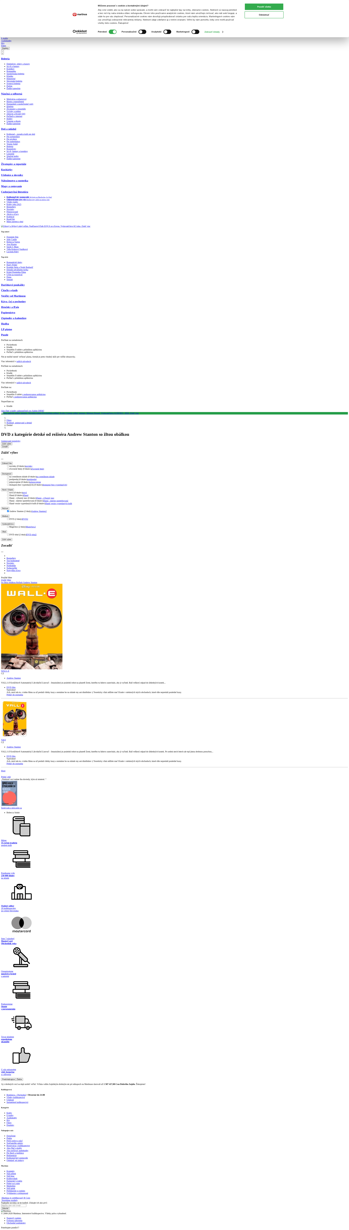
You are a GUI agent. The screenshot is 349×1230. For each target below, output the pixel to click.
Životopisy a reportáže (16, 109)
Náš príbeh (11, 1173)
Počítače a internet (14, 116)
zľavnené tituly (37, 469)
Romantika (11, 71)
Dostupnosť (6, 474)
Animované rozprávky (10, 441)
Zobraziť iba (7, 463)
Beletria (5, 58)
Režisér (5, 508)
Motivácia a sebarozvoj (16, 99)
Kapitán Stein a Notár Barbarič (20, 267)
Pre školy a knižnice (15, 1153)
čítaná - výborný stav (45, 498)
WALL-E (5, 671)
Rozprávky (11, 149)
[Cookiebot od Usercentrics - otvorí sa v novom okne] (80, 32)
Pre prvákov (12, 139)
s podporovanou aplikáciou (34, 394)
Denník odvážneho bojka (17, 270)
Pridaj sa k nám (13, 1183)
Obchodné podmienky (16, 1223)
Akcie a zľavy (13, 214)
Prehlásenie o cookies (16, 1191)
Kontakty (11, 1171)
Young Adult (12, 144)
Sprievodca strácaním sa (11, 808)
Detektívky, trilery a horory (18, 64)
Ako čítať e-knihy (14, 1148)
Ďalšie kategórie (13, 88)
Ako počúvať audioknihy (17, 1150)
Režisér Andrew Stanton (26, 582)
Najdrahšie (11, 565)
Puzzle (4, 334)
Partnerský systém (14, 1181)
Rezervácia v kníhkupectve (18, 1145)
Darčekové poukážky (13, 284)
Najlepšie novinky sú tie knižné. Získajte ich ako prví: (24, 1203)
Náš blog (10, 1176)
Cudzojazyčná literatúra (14, 191)
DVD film (11, 687)
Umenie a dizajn (14, 121)
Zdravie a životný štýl (16, 114)
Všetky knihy (12, 202)
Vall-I (3, 740)
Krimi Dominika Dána (16, 272)
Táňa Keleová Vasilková (17, 249)
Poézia (9, 86)
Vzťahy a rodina (14, 111)
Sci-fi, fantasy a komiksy (17, 151)
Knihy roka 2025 (14, 204)
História (10, 106)
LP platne (6, 329)
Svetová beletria (13, 83)
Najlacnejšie (12, 568)
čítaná (25, 495)
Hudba (5, 323)
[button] (177, 690)
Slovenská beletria (14, 81)
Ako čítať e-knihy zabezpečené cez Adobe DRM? (22, 411)
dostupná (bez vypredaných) (55, 485)
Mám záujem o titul (15, 221)
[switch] (142, 32)
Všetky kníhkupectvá (16, 1097)
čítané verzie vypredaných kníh (58, 503)
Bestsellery (11, 207)
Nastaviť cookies (14, 1218)
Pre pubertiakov (13, 141)
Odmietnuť (264, 15)
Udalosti (10, 1100)
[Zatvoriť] (2, 459)
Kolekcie (10, 217)
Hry (2, 43)
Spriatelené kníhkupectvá (17, 1102)
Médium (5, 516)
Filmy (3, 45)
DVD (25, 519)
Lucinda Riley (13, 252)
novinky (28, 466)
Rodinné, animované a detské (19, 423)
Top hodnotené (13, 560)
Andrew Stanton (39, 511)
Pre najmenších (13, 136)
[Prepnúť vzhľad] (2, 52)
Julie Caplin (12, 239)
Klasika (10, 76)
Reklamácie (12, 1155)
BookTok (11, 219)
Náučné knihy (13, 156)
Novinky (10, 209)
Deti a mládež (8, 129)
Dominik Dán (12, 237)
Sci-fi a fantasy (13, 66)
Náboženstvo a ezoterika (14, 180)
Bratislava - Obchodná (16, 1095)
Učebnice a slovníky (12, 175)
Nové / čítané (7, 490)
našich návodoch (23, 361)
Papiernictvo (8, 312)
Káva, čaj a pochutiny (13, 301)
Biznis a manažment (15, 101)
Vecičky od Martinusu (13, 295)
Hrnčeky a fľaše (10, 307)
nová (24, 492)
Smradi (10, 279)
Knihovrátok (12, 1178)
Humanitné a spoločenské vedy (20, 104)
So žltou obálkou (8, 582)
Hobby (10, 119)
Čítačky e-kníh (9, 290)
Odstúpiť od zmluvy (15, 1160)
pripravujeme (35, 482)
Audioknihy (6, 41)
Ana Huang (12, 244)
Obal (4, 532)
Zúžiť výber (6, 539)
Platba (9, 1138)
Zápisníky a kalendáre (13, 318)
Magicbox (31, 527)
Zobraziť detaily (212, 32)
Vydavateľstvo (8, 524)
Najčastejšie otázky (15, 1143)
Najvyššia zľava (13, 570)
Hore (3, 771)
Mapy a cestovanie (11, 186)
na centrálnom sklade (45, 476)
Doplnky (5, 48)
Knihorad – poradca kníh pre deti (21, 134)
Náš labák (11, 1188)
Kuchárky (7, 169)
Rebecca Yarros (13, 242)
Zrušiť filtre (6, 580)
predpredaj (32, 479)
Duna (9, 277)
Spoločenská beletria (15, 74)
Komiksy (10, 69)
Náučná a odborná (11, 93)
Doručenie (11, 1136)
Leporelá (10, 154)
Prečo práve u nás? (15, 1141)
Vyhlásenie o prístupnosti (17, 1193)
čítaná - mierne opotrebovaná (55, 501)
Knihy (9, 1113)
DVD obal (31, 534)
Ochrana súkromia (14, 1220)
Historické (11, 78)
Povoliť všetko (264, 7)
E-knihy (4, 38)
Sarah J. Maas (13, 247)
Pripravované (12, 212)
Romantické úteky (14, 262)
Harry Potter (12, 265)
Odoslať (5, 1208)
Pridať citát (6, 777)
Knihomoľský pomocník (17, 1158)
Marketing (11, 1186)
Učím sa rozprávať (15, 274)
